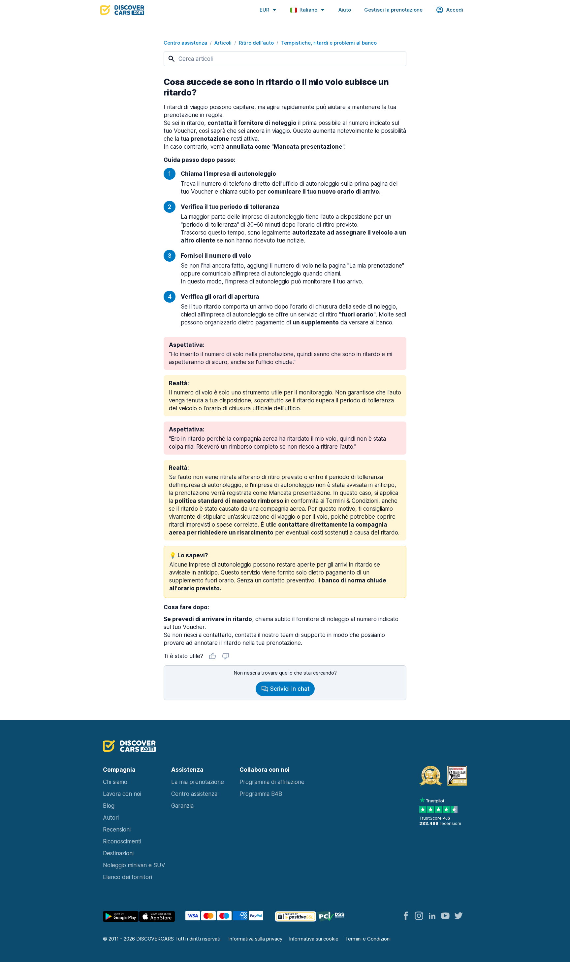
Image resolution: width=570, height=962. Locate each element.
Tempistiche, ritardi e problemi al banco (329, 43)
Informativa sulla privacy (255, 939)
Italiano (308, 10)
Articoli (223, 43)
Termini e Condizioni (368, 939)
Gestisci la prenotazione (393, 10)
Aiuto (344, 10)
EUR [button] (264, 10)
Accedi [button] (454, 10)
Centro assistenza (185, 43)
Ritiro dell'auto (256, 43)
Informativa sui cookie (313, 939)
